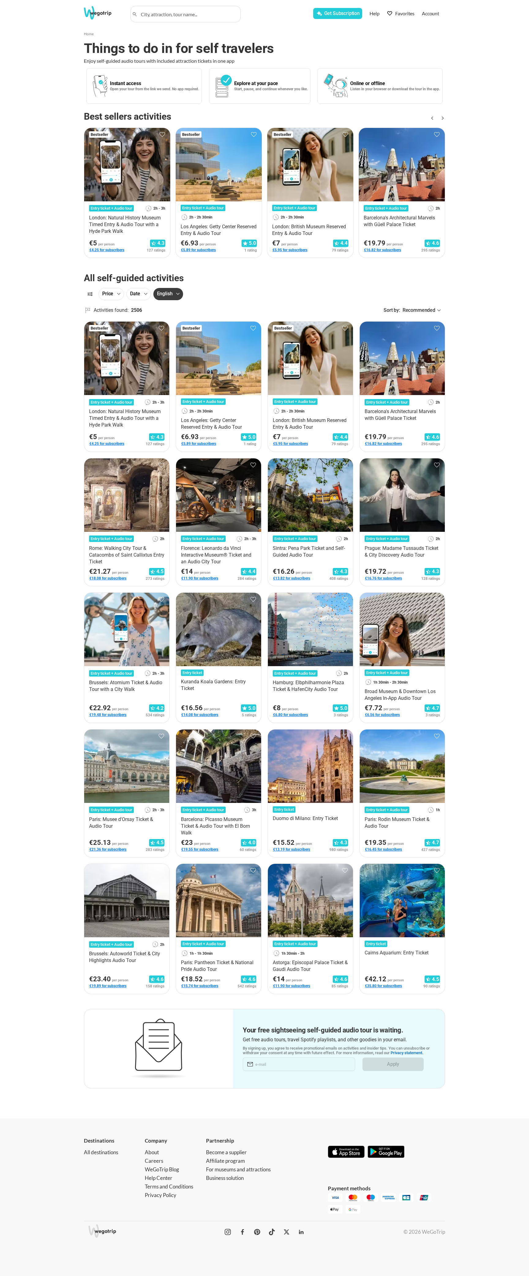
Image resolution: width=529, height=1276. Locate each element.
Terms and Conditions (169, 1186)
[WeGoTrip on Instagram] (228, 1232)
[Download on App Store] (346, 1152)
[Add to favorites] (162, 134)
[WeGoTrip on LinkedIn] (301, 1232)
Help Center (158, 1178)
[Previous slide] (431, 118)
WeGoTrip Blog (162, 1169)
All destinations (101, 1152)
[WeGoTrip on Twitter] (286, 1232)
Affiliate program (225, 1161)
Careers (154, 1161)
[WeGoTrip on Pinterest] (257, 1232)
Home (89, 34)
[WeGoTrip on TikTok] (272, 1232)
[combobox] (188, 14)
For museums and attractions (238, 1169)
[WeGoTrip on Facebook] (242, 1232)
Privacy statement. (407, 1052)
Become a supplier (226, 1152)
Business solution (225, 1178)
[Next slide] (441, 118)
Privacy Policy (160, 1195)
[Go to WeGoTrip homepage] (103, 13)
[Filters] (90, 294)
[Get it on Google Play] (386, 1152)
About (152, 1152)
